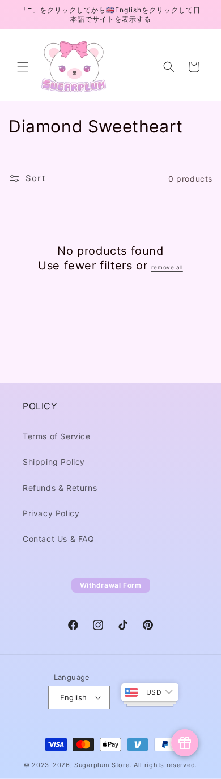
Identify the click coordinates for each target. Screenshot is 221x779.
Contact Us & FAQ (59, 538)
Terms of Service (57, 436)
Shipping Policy (54, 461)
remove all (167, 267)
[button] (22, 66)
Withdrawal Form (111, 585)
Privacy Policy (51, 513)
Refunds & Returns (60, 488)
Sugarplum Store (102, 765)
